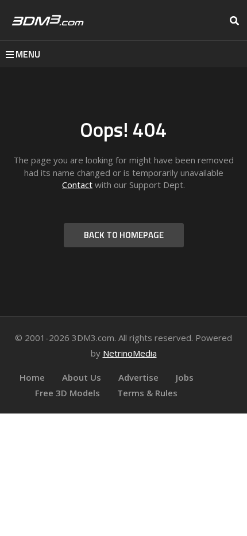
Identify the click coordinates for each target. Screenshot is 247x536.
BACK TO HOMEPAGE (124, 235)
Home (32, 377)
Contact (77, 184)
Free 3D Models (67, 393)
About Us (81, 377)
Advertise (138, 377)
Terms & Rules (147, 393)
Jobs (185, 377)
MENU (28, 54)
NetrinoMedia (130, 353)
